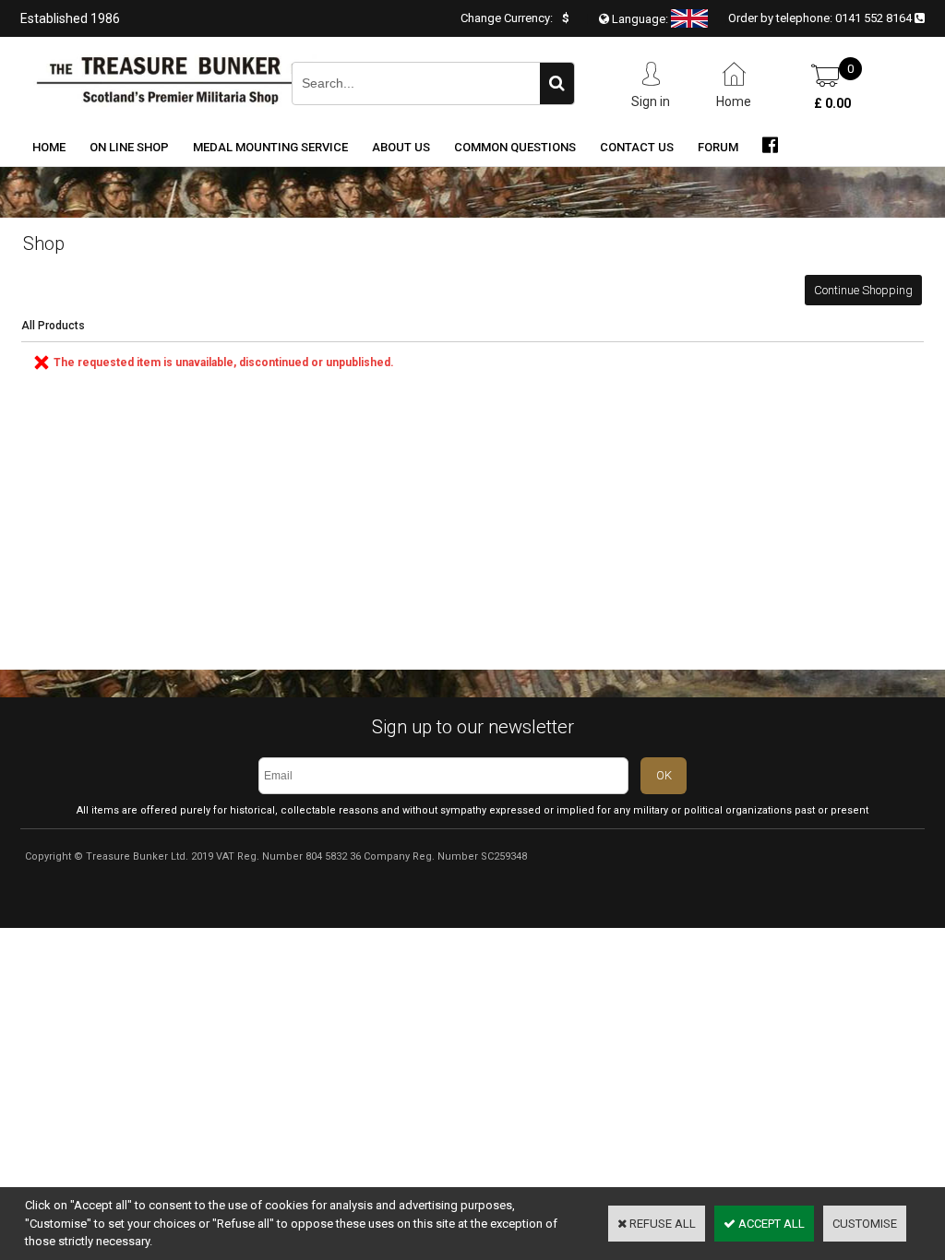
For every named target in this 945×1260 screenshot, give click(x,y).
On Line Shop (129, 147)
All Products (53, 325)
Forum (718, 147)
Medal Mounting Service (270, 147)
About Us (401, 147)
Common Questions (515, 147)
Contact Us (637, 147)
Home (49, 147)
